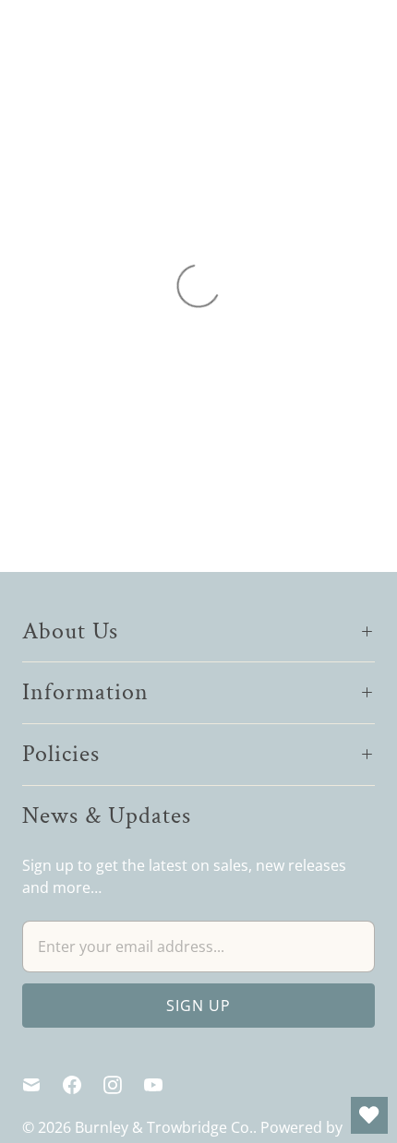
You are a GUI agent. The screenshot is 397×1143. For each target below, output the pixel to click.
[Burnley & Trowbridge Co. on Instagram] (123, 1085)
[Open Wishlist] (369, 1115)
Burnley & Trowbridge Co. (164, 1127)
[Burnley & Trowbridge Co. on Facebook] (83, 1085)
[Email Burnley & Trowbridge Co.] (42, 1085)
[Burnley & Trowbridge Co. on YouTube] (164, 1085)
